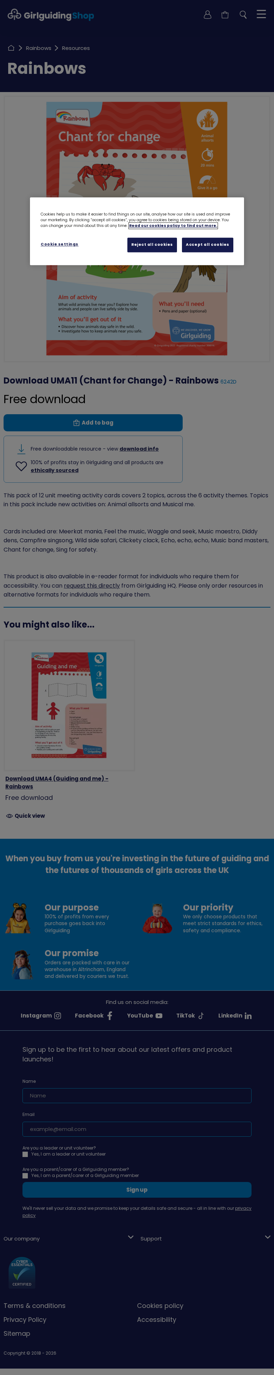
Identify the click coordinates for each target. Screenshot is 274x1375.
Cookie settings (59, 244)
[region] (137, 231)
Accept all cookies (207, 244)
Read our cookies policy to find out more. (173, 225)
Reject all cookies (152, 244)
